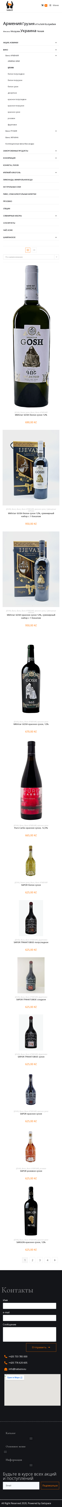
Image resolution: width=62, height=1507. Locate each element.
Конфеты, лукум (11, 165)
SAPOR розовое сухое (31, 1171)
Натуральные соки (12, 187)
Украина (28, 30)
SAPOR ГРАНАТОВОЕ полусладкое (31, 942)
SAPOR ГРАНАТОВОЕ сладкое (31, 999)
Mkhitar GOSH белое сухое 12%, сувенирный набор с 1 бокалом (31, 515)
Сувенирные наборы (12, 216)
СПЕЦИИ (6, 208)
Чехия (40, 31)
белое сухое (13, 86)
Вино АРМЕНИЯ (12, 55)
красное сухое (14, 112)
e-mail (6, 1312)
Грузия (28, 23)
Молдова (15, 31)
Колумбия (50, 24)
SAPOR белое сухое (31, 885)
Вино (5, 50)
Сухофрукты (9, 223)
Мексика (6, 31)
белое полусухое (15, 80)
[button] (31, 1438)
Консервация (9, 158)
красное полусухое (16, 105)
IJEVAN (11, 67)
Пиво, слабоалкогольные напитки (19, 194)
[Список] (34, 250)
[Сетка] (27, 250)
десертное (12, 93)
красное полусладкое (17, 99)
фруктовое (12, 124)
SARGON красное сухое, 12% (31, 1242)
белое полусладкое (16, 74)
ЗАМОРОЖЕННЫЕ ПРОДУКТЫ (15, 151)
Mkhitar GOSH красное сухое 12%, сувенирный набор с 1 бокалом (31, 616)
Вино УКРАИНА (11, 137)
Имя (5, 1300)
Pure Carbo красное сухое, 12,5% (31, 828)
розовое (11, 118)
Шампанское (9, 237)
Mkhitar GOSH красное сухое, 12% (31, 724)
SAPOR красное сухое (31, 1113)
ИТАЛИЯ (39, 24)
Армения (12, 23)
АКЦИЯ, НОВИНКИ (10, 42)
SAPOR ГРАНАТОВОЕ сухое (31, 1056)
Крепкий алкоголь (12, 172)
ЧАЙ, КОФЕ (8, 230)
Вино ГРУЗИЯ (11, 131)
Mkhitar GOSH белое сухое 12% (31, 414)
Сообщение (9, 1324)
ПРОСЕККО (7, 201)
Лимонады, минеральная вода (18, 179)
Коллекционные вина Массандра (19, 144)
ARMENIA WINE (14, 61)
